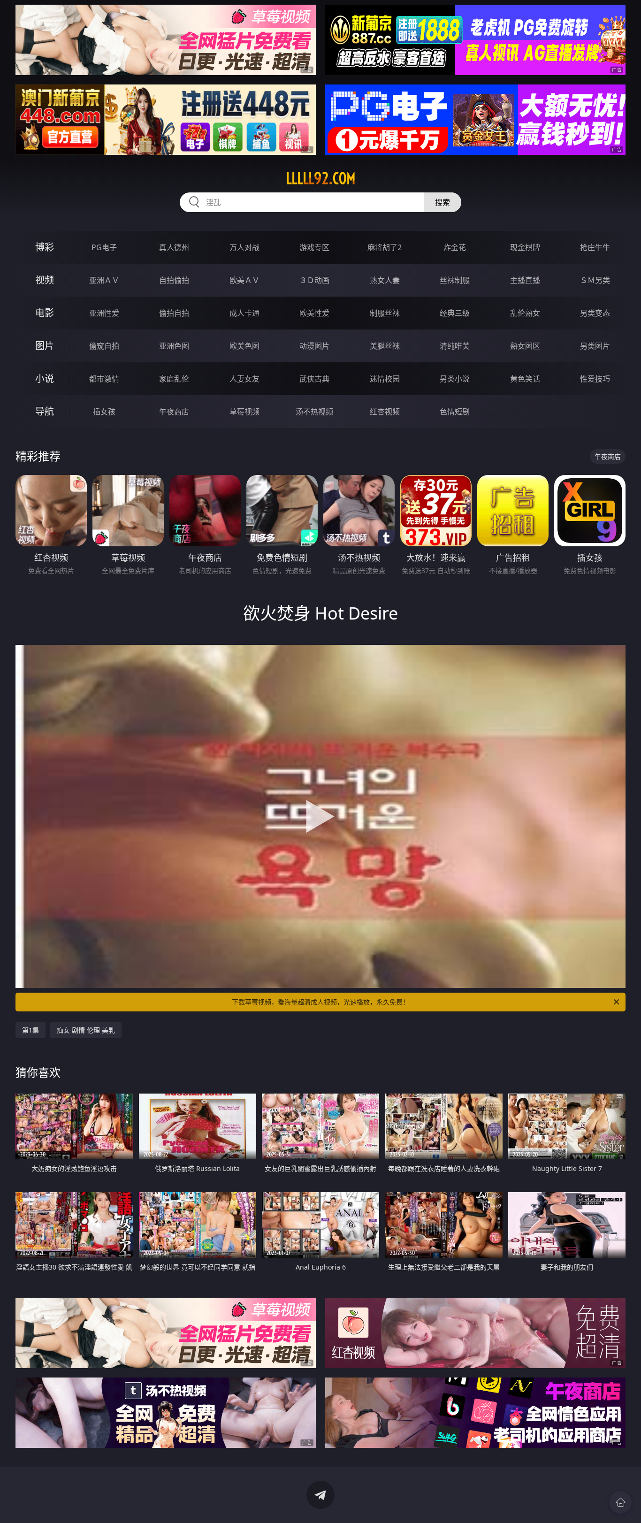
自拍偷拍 (174, 280)
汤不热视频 (314, 411)
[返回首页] (620, 1502)
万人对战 (244, 247)
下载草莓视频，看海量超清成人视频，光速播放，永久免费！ (320, 1001)
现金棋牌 (525, 247)
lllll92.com (321, 178)
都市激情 (104, 379)
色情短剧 (455, 411)
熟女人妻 (385, 280)
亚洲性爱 (104, 313)
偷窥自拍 (104, 346)
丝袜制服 (455, 280)
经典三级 (455, 313)
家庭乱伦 (174, 379)
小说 (44, 378)
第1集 (30, 1030)
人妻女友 (244, 379)
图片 (44, 345)
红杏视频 (385, 411)
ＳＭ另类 (595, 280)
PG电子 (104, 247)
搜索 (442, 202)
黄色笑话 (525, 379)
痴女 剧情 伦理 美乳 (86, 1030)
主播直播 (525, 280)
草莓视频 (244, 411)
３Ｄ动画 (314, 280)
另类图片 (595, 346)
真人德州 (174, 247)
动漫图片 (314, 346)
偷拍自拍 (174, 313)
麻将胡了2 (384, 247)
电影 (44, 312)
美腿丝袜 (385, 346)
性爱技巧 (595, 379)
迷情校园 (385, 379)
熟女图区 (525, 346)
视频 (44, 280)
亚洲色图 (174, 346)
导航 (44, 411)
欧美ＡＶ (244, 280)
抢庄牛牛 (595, 247)
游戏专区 (314, 247)
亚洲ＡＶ (104, 280)
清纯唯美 (455, 346)
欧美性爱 (314, 313)
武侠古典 (314, 379)
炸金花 (454, 247)
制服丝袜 (385, 313)
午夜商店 (174, 411)
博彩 (44, 247)
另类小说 (455, 379)
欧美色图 (244, 346)
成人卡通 (244, 313)
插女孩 (104, 411)
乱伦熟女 (525, 313)
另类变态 (595, 313)
